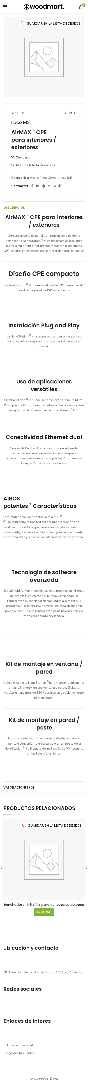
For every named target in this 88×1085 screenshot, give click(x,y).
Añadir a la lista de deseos (35, 165)
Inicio (14, 113)
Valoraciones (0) (18, 787)
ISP (24, 113)
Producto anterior (65, 113)
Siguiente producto (74, 113)
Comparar (23, 157)
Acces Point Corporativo (47, 177)
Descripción (14, 207)
